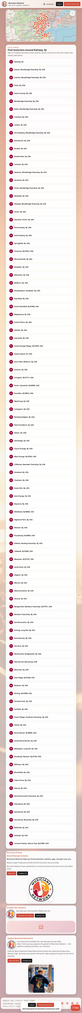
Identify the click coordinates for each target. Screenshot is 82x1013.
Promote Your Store (25, 915)
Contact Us (22, 873)
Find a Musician (8, 1003)
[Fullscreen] (72, 13)
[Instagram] (77, 1003)
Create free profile (72, 4)
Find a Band (19, 1003)
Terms (26, 1000)
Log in (59, 4)
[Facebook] (72, 1003)
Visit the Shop (14, 961)
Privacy (32, 1000)
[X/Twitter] (67, 1003)
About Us (11, 873)
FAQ (12, 1000)
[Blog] (62, 1003)
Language (50, 4)
